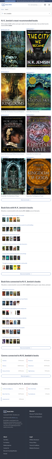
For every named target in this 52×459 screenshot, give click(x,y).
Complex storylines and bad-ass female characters (14, 244)
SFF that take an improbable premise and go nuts (14, 308)
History (4, 365)
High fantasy (31, 371)
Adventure (31, 365)
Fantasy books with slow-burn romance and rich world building (17, 225)
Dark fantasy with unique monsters (11, 337)
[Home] (8, 4)
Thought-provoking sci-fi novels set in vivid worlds (14, 263)
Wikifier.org (15, 417)
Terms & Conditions (34, 445)
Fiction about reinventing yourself (10, 234)
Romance (30, 360)
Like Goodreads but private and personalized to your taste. (31, 1)
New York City (6, 394)
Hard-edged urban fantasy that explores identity (14, 318)
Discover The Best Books (35, 414)
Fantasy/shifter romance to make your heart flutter (15, 299)
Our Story (5, 439)
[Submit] (29, 4)
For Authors (6, 442)
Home (2, 9)
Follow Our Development (35, 416)
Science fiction (6, 371)
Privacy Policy (32, 442)
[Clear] (49, 13)
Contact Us (6, 448)
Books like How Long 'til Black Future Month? (12, 154)
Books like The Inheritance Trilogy (10, 196)
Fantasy (4, 360)
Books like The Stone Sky (33, 111)
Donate (5, 453)
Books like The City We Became (35, 68)
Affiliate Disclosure (34, 439)
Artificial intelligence (7, 388)
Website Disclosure (34, 448)
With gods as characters (8, 289)
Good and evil (5, 399)
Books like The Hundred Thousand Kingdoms (12, 111)
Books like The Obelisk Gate (34, 154)
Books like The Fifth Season (8, 68)
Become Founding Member (10, 451)
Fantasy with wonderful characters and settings (14, 253)
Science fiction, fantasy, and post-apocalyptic (13, 327)
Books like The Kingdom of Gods (35, 196)
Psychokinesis (31, 394)
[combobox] (35, 4)
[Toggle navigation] (49, 4)
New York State (32, 388)
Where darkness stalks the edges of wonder (13, 215)
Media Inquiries (7, 445)
